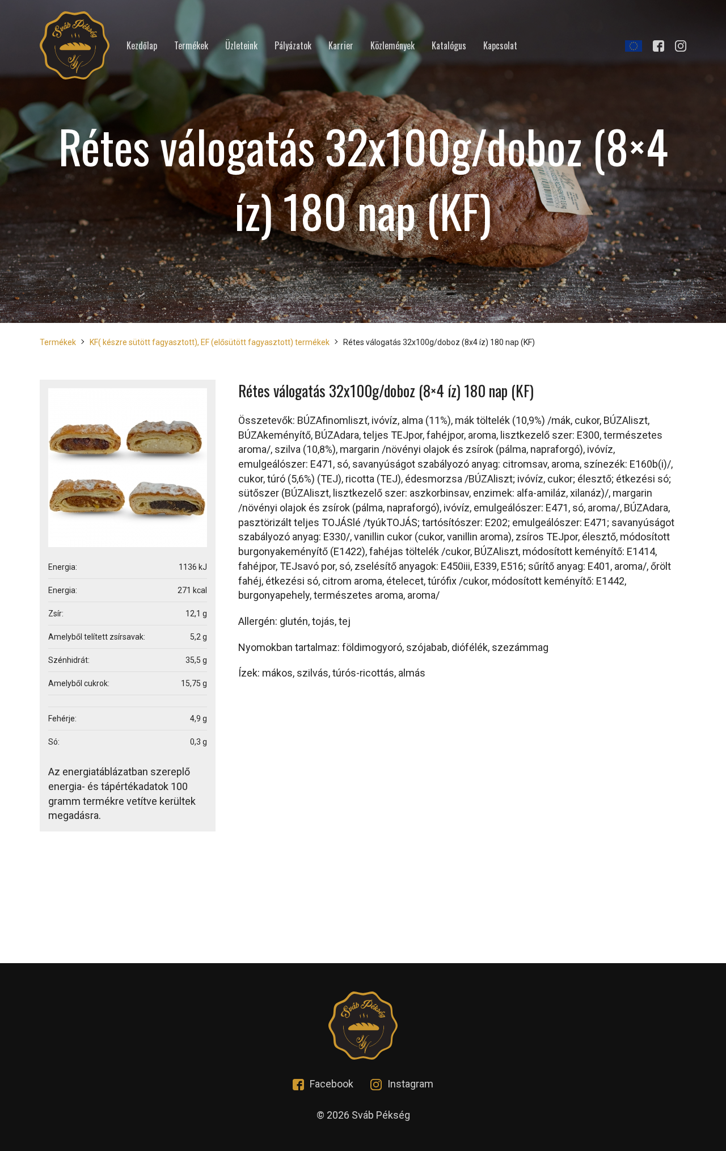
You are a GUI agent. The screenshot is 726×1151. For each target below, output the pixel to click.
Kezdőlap (141, 45)
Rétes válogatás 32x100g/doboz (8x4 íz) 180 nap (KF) (439, 342)
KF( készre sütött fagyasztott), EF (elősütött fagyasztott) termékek (210, 342)
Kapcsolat (500, 45)
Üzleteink (241, 45)
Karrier (340, 45)
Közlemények (392, 45)
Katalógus (449, 45)
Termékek (191, 45)
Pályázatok (293, 45)
